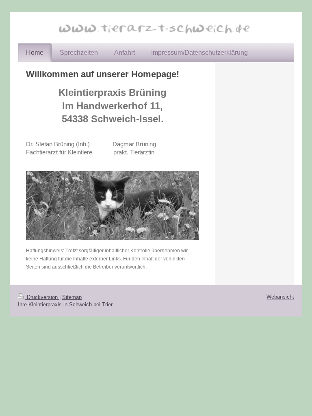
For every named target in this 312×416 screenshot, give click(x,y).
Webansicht (280, 297)
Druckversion (42, 297)
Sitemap (72, 297)
